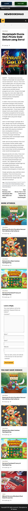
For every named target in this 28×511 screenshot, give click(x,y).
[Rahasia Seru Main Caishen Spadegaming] (14, 247)
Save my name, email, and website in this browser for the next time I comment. (14, 356)
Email (6, 340)
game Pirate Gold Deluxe (10, 182)
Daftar (21, 3)
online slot (8, 184)
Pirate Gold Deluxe (16, 184)
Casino (3, 494)
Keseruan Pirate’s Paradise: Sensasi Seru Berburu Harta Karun (13, 230)
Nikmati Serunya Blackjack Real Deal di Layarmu (12, 497)
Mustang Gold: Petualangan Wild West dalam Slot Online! (7, 193)
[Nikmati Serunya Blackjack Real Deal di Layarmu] (14, 481)
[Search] (26, 20)
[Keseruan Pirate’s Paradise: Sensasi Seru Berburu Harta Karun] (14, 215)
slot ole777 (14, 185)
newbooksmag (14, 14)
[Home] (3, 21)
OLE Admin (12, 45)
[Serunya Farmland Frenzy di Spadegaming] (14, 279)
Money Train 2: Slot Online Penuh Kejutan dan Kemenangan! (20, 193)
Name (6, 334)
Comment (7, 314)
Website (6, 346)
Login (6, 3)
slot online (20, 185)
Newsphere (22, 507)
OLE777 (19, 182)
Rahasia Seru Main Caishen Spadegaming (11, 261)
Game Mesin (5, 31)
